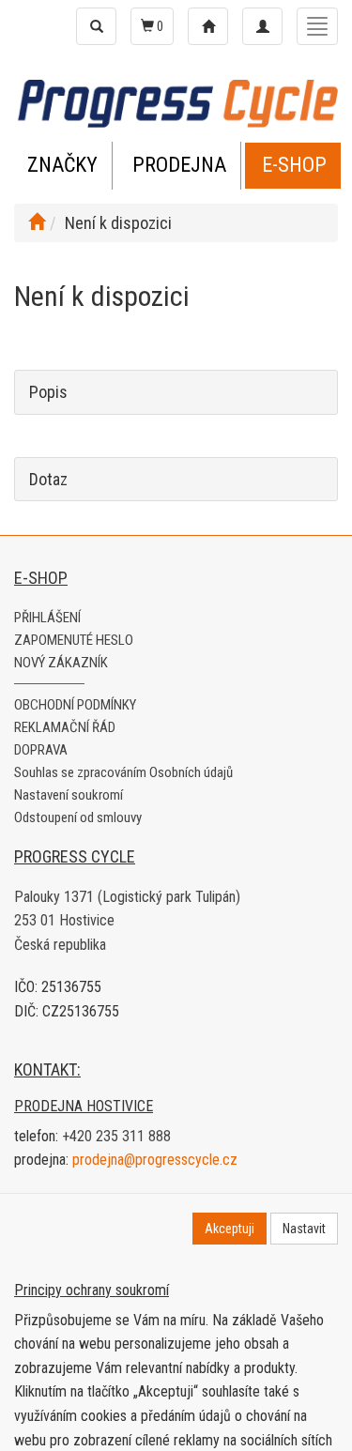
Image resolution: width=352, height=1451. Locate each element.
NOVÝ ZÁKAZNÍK (61, 662)
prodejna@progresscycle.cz (154, 1159)
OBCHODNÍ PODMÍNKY (75, 704)
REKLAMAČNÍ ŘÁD (64, 727)
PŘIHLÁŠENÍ (47, 617)
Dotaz (48, 479)
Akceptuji (229, 1228)
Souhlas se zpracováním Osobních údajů (123, 772)
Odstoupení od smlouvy (78, 817)
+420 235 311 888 (116, 1136)
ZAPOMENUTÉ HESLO (73, 640)
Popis (48, 392)
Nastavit (304, 1228)
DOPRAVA (41, 749)
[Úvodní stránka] (36, 223)
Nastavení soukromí (68, 795)
